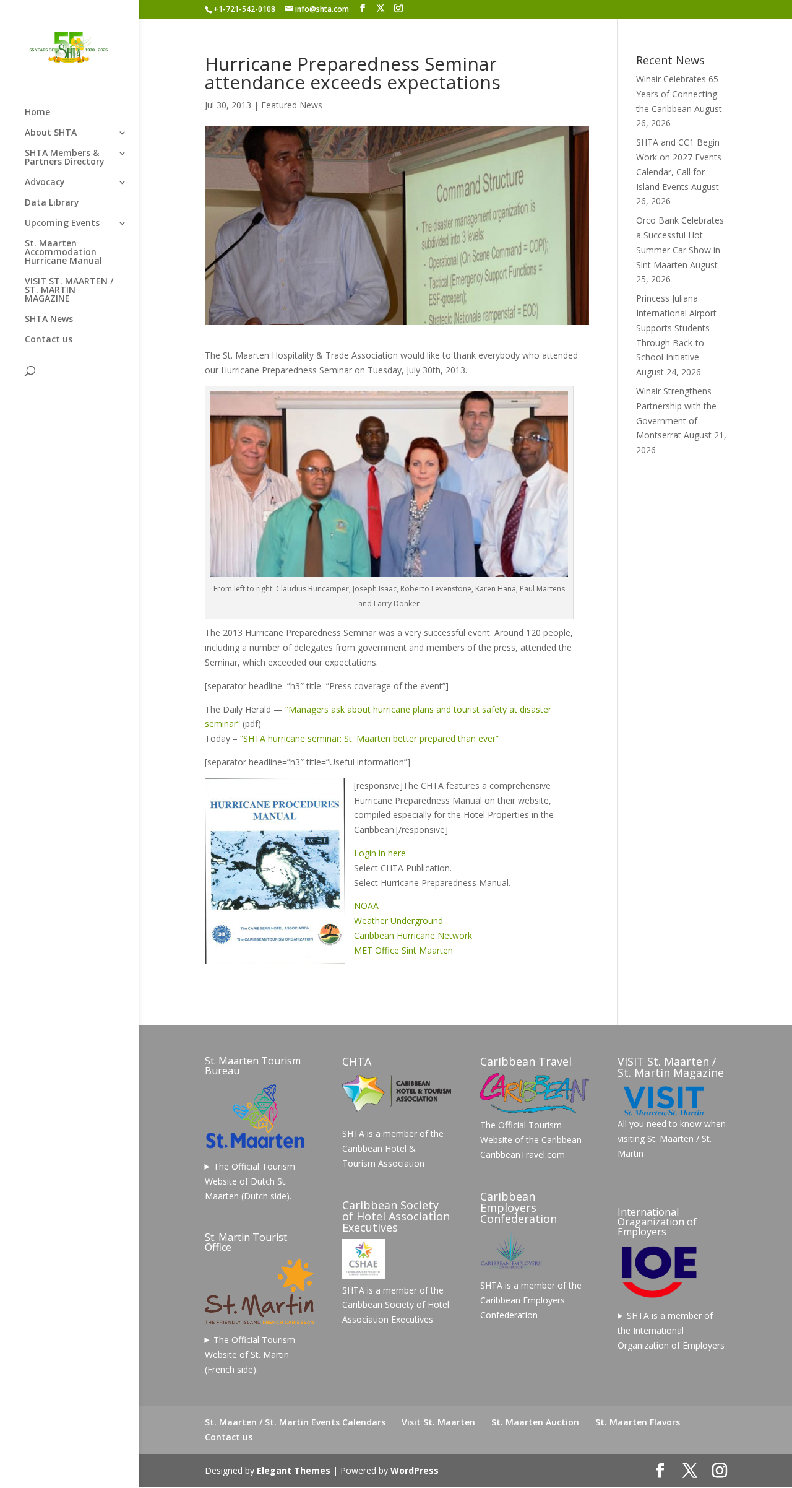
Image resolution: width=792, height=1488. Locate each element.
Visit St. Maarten (438, 1422)
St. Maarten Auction (535, 1422)
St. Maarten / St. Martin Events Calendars (295, 1422)
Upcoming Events (62, 223)
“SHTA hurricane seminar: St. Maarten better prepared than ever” (369, 738)
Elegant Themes (293, 1470)
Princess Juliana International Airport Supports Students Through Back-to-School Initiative (676, 327)
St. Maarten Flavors (637, 1422)
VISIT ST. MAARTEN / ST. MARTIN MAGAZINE (69, 290)
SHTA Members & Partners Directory (65, 158)
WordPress (414, 1470)
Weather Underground (398, 920)
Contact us (48, 340)
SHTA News (49, 319)
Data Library (52, 203)
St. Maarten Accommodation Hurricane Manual (63, 252)
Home (37, 113)
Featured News (291, 105)
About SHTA (51, 133)
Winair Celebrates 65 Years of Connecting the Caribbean (677, 94)
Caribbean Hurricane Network (413, 935)
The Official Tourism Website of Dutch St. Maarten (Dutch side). (250, 1181)
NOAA (366, 906)
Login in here (380, 853)
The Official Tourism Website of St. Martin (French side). (250, 1354)
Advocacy (45, 183)
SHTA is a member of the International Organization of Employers (671, 1330)
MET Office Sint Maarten (403, 950)
